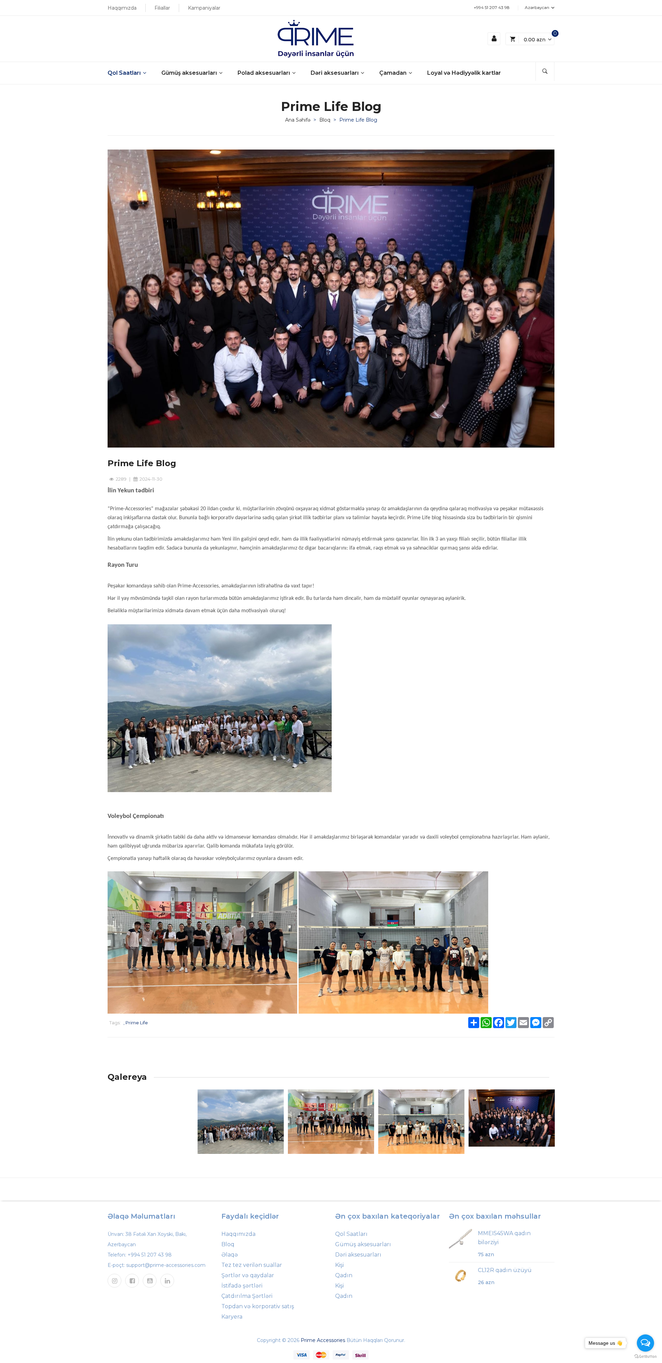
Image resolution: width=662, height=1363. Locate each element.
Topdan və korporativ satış (257, 1306)
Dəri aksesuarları (335, 73)
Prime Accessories (323, 1340)
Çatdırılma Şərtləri (246, 1296)
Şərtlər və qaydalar (247, 1275)
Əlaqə (229, 1254)
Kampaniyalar (204, 8)
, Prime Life (135, 1022)
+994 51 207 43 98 (492, 7)
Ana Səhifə (297, 120)
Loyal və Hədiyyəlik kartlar (464, 73)
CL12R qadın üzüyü (505, 1270)
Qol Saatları (125, 73)
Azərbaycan (537, 7)
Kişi (339, 1265)
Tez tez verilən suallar (251, 1265)
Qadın (343, 1275)
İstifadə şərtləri (241, 1285)
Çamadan (393, 73)
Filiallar (162, 8)
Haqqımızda (122, 8)
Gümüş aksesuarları (189, 73)
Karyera (231, 1316)
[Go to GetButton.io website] (645, 1356)
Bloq (324, 120)
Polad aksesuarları (264, 73)
